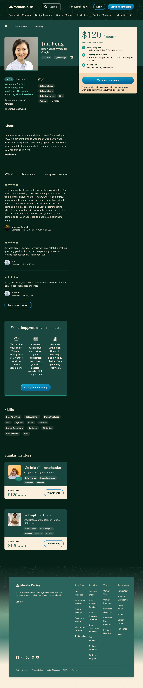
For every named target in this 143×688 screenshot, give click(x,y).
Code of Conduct (53, 670)
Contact (19, 602)
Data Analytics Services (93, 603)
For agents (76, 670)
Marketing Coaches (127, 15)
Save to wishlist (110, 80)
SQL (61, 96)
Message (62, 58)
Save (48, 58)
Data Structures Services (94, 628)
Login (99, 6)
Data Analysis (46, 91)
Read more (10, 154)
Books (120, 614)
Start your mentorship (35, 387)
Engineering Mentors (20, 15)
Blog (120, 634)
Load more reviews (18, 305)
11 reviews (21, 79)
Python (43, 101)
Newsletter (122, 591)
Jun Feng (38, 26)
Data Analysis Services (93, 615)
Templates (122, 629)
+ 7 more (54, 100)
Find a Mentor (21, 26)
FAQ (17, 670)
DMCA (65, 670)
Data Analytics (46, 86)
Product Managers (102, 15)
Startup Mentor (64, 15)
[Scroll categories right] (131, 15)
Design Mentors (43, 15)
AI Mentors (82, 15)
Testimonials (80, 636)
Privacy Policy (37, 670)
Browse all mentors (121, 6)
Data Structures (47, 96)
